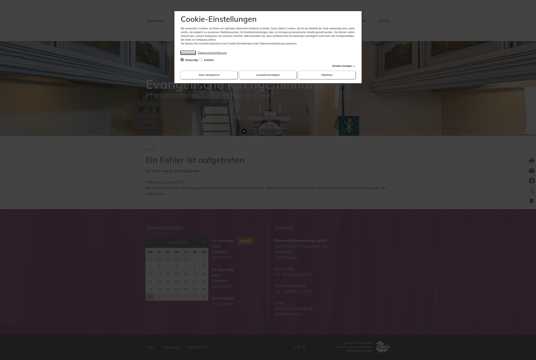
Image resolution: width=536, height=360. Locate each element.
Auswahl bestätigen (268, 75)
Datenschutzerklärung (212, 52)
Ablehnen (326, 75)
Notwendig (191, 60)
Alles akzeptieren (209, 75)
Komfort (208, 60)
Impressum (188, 52)
